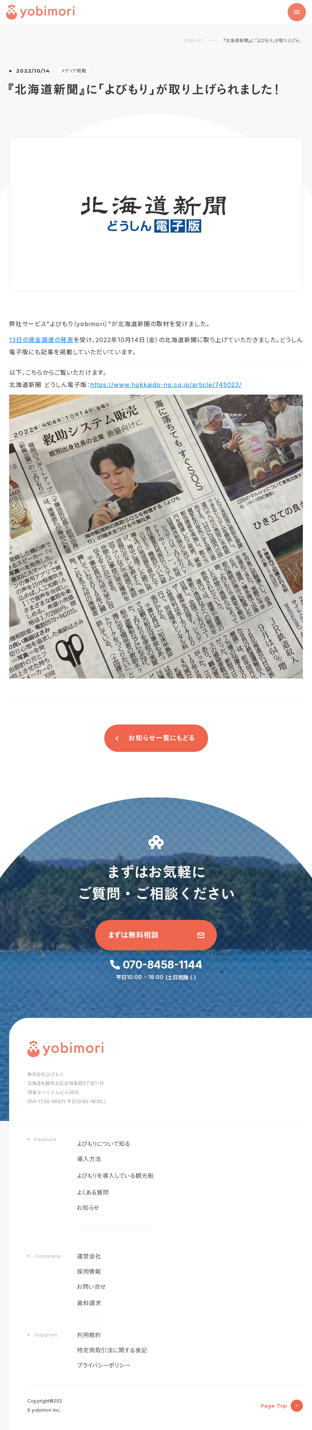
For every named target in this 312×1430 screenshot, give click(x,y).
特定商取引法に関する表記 (112, 1351)
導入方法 (89, 1159)
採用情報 (89, 1272)
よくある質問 (93, 1193)
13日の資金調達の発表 (41, 340)
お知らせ (193, 40)
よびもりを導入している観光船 (115, 1176)
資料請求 (89, 1303)
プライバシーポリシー (104, 1366)
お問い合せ (91, 1287)
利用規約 (89, 1335)
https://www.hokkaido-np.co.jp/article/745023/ (166, 384)
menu (297, 12)
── (212, 40)
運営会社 (89, 1257)
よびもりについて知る (103, 1144)
